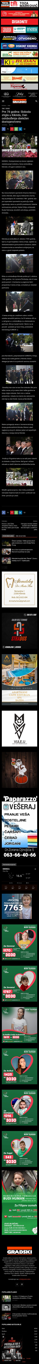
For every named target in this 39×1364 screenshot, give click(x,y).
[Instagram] (22, 1284)
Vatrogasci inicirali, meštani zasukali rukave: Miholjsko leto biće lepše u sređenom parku (29, 526)
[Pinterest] (12, 129)
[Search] (36, 101)
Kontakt (28, 1358)
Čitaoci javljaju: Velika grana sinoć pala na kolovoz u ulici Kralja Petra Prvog (23, 543)
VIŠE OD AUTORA (21, 536)
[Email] (24, 129)
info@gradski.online (25, 1279)
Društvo (7, 108)
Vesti (9, 105)
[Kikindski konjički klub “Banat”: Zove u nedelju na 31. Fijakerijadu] (6, 560)
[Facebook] (3, 129)
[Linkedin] (20, 129)
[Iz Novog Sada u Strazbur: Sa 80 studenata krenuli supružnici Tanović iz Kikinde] (6, 1316)
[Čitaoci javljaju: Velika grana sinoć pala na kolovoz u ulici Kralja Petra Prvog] (6, 543)
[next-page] (6, 567)
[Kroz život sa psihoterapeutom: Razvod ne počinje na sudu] (6, 552)
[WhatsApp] (16, 129)
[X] (8, 129)
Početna (4, 105)
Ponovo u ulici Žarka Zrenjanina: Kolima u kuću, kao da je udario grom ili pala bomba (10, 526)
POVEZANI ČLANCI (8, 536)
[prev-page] (3, 567)
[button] (3, 101)
